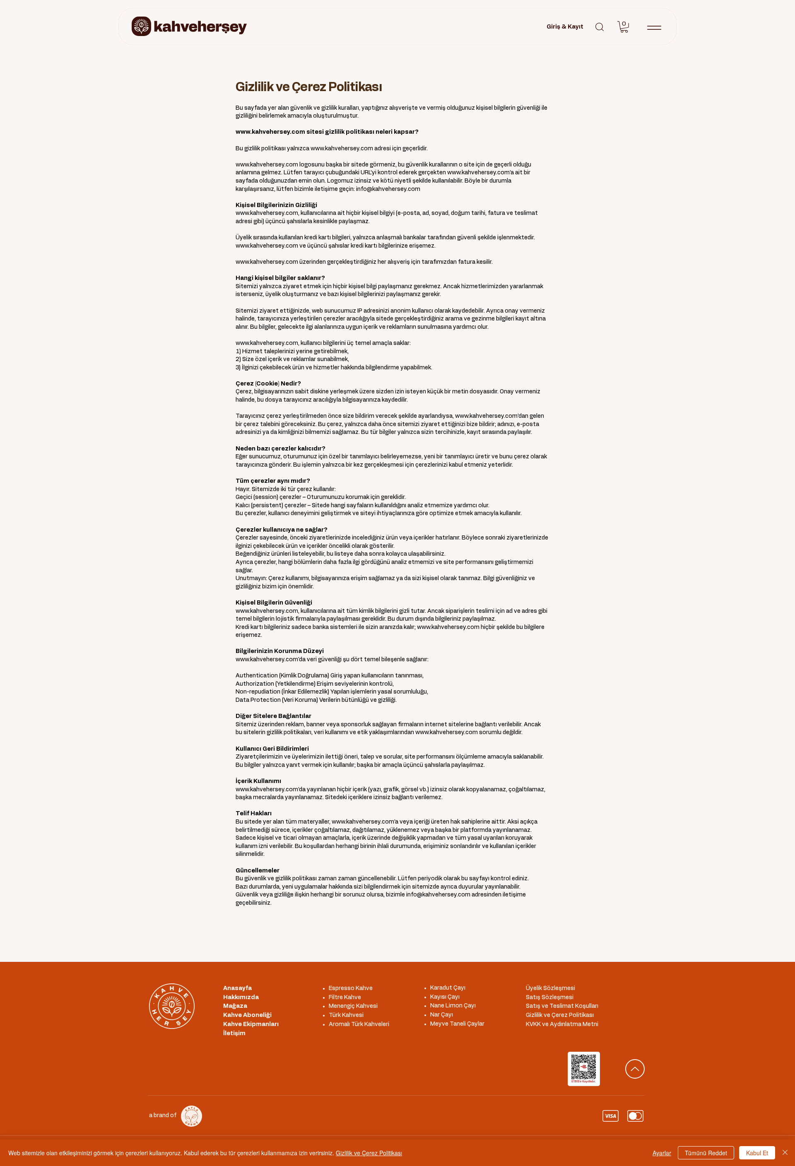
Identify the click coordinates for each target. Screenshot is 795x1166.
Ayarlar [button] (662, 1153)
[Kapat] (785, 1152)
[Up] (635, 1069)
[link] (624, 27)
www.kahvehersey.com (270, 132)
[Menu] (654, 27)
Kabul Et (757, 1153)
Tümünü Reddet (706, 1153)
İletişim (234, 1033)
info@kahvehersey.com (388, 189)
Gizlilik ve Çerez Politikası (369, 1153)
